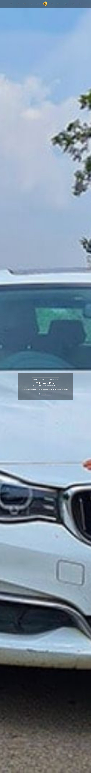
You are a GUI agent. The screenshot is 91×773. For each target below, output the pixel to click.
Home (11, 3)
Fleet (31, 3)
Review (73, 3)
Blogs (80, 3)
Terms (58, 3)
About (17, 3)
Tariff (24, 3)
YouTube (65, 3)
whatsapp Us (45, 394)
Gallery (38, 3)
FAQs (52, 3)
